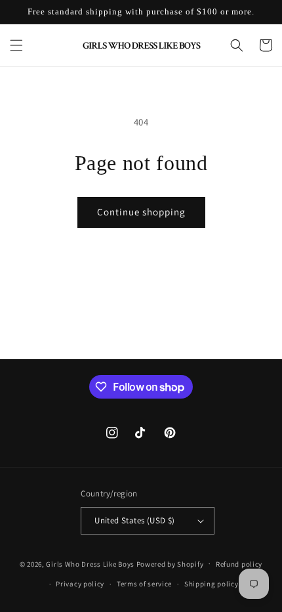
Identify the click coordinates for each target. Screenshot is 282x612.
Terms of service (144, 583)
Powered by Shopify (170, 563)
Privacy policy (80, 583)
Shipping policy (211, 583)
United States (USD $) (134, 520)
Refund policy (239, 564)
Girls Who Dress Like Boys (90, 563)
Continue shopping (141, 212)
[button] (16, 45)
